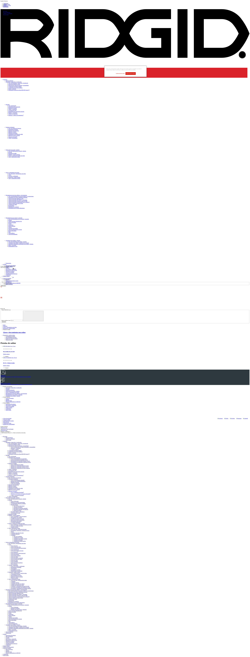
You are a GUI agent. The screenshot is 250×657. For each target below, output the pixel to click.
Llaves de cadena (14, 556)
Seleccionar (3, 285)
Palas (9, 621)
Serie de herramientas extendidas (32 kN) (19, 460)
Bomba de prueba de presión (12, 338)
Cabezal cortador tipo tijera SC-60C (15, 597)
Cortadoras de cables (12, 599)
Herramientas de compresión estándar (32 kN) (20, 461)
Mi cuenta (5, 11)
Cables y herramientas (12, 496)
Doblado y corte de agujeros (14, 515)
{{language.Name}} (7, 283)
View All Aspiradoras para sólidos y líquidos (17, 626)
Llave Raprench (14, 552)
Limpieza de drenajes (10, 390)
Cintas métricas (11, 622)
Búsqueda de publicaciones (11, 640)
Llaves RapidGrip (15, 549)
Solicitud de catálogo (10, 641)
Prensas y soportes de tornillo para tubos (16, 523)
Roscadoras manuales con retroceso (21, 509)
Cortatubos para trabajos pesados (20, 538)
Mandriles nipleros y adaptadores (17, 511)
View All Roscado (14, 501)
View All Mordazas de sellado (17, 464)
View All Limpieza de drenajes (14, 477)
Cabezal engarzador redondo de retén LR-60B (17, 595)
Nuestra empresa (6, 397)
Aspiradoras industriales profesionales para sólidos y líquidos (20, 628)
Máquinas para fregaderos (13, 484)
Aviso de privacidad (7, 418)
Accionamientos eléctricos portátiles (18, 503)
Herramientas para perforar (16, 517)
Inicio (4, 325)
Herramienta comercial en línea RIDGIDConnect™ (19, 454)
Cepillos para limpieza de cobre (17, 585)
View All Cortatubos (18, 536)
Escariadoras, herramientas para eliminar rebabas (21, 588)
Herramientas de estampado (16, 570)
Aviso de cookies (6, 419)
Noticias (7, 399)
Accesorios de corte (12, 470)
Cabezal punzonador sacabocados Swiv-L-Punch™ (19, 596)
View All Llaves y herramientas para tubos (17, 543)
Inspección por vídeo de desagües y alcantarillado (18, 445)
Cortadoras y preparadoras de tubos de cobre (20, 586)
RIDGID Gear (9, 400)
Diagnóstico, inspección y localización (13, 387)
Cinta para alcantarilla (15, 483)
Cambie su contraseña (7, 13)
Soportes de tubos (14, 527)
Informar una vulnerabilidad (9, 424)
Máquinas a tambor (12, 486)
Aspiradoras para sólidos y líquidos (13, 395)
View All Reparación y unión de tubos (19, 573)
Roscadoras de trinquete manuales (20, 508)
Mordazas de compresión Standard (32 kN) (20, 465)
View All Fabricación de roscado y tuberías (17, 498)
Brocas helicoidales (12, 620)
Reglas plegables (11, 615)
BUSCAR (4, 321)
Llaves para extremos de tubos (17, 550)
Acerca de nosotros (10, 398)
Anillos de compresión (13, 474)
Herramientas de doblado (16, 567)
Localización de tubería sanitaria (15, 450)
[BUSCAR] (33, 316)
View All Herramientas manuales (17, 480)
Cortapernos (10, 614)
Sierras (12, 531)
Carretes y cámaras (15, 449)
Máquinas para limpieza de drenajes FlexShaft (20, 493)
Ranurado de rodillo (12, 514)
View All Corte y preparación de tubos (19, 580)
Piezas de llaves (14, 563)
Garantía (7, 637)
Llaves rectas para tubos (16, 547)
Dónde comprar (6, 354)
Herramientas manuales (13, 479)
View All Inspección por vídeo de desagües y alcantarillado (23, 447)
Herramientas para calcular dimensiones (16, 602)
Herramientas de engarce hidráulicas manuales (17, 592)
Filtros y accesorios (12, 629)
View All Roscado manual (19, 505)
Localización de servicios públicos (15, 451)
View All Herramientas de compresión (19, 458)
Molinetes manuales (15, 482)
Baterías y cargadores (12, 472)
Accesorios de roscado (15, 513)
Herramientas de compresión (14, 457)
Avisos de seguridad (10, 406)
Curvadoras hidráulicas (15, 522)
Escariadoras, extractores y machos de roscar (20, 530)
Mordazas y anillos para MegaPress (16, 475)
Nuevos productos (9, 631)
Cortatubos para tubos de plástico (18, 583)
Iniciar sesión (8, 410)
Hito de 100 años (9, 649)
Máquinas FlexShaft (12, 491)
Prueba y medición (12, 452)
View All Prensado (12, 456)
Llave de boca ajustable (16, 555)
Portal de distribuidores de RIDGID (13, 401)
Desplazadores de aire (12, 630)
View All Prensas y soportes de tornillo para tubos (21, 524)
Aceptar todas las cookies (130, 73)
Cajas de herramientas (12, 623)
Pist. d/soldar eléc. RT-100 (9, 351)
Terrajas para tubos (17, 510)
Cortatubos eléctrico (15, 582)
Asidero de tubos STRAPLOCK (15, 610)
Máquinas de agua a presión (14, 489)
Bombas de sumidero (15, 608)
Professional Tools (7, 5)
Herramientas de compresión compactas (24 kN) (21, 462)
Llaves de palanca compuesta (17, 558)
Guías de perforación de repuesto (15, 619)
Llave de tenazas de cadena (16, 559)
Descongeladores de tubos (11, 337)
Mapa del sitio (6, 422)
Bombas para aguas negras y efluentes (19, 609)
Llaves (9, 544)
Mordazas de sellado (12, 463)
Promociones (8, 633)
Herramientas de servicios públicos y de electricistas (16, 393)
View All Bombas (14, 607)
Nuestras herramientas (7, 386)
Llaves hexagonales (15, 554)
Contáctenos (8, 408)
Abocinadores (14, 568)
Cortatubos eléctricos (15, 534)
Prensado (8, 388)
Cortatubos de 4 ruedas (18, 537)
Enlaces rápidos (6, 403)
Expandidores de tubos (15, 569)
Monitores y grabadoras (16, 448)
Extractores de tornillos (13, 617)
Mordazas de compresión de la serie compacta (20, 468)
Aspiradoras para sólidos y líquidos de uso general (18, 627)
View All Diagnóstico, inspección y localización (18, 443)
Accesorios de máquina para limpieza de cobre (20, 587)
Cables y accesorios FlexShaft (17, 495)
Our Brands (5, 6)
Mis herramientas (6, 12)
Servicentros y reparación (11, 405)
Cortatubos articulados (18, 539)
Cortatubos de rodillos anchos (20, 541)
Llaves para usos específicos (17, 562)
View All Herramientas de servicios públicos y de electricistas (21, 590)
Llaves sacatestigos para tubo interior (18, 548)
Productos (5, 441)
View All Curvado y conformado (17, 566)
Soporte (4, 634)
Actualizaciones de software (11, 643)
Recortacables (11, 600)
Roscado (10, 500)
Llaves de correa (14, 560)
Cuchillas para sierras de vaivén (17, 518)
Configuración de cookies (8, 420)
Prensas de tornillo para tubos (17, 525)
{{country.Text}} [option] (6, 279)
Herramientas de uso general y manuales (14, 394)
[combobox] (7, 277)
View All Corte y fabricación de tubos (18, 529)
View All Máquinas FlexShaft (17, 492)
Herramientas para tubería (16, 521)
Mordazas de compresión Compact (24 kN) (20, 467)
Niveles (9, 613)
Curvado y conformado (13, 565)
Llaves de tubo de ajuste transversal (18, 553)
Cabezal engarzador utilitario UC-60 (15, 593)
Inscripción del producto (11, 404)
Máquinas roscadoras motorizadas (18, 502)
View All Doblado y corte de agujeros (18, 516)
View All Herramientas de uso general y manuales (18, 604)
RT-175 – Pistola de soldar (9, 363)
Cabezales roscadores (18, 507)
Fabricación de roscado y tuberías (12, 391)
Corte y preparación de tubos (14, 579)
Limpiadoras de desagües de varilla (15, 488)
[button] (125, 1)
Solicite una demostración (8, 647)
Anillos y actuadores (12, 469)
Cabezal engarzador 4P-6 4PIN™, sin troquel (17, 594)
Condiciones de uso (7, 423)
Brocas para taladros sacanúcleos (17, 520)
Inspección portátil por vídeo (14, 444)
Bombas (10, 606)
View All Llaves (14, 545)
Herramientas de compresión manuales (16, 471)
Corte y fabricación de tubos (14, 528)
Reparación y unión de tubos (9, 335)
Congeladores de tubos (10, 336)
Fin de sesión (6, 14)
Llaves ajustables (14, 561)
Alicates (10, 616)
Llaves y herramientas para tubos (10, 327)
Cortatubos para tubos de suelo (17, 532)
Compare (6, 356)
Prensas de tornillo (12, 612)
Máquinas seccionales (12, 487)
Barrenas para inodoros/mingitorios (18, 481)
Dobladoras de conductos (13, 601)
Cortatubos (13, 535)
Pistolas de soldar (9, 339)
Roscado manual (14, 504)
